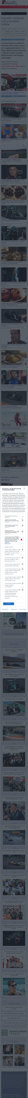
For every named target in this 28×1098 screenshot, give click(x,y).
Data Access (14, 609)
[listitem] (14, 516)
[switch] (22, 520)
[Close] (24, 488)
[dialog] (14, 549)
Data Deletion (5, 609)
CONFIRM (8, 603)
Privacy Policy (22, 609)
